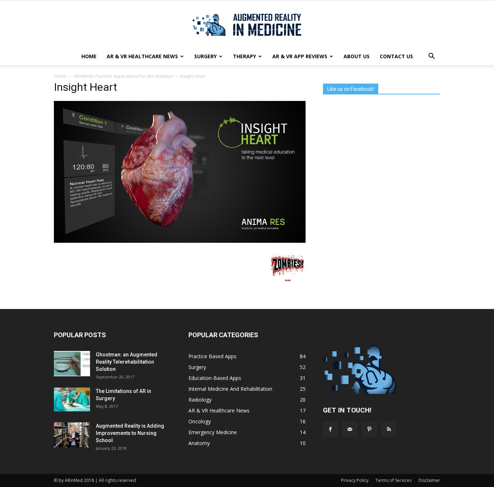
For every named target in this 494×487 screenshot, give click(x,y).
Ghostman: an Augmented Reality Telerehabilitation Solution (126, 362)
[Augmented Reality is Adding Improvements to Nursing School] (72, 435)
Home (89, 56)
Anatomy (199, 443)
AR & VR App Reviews (299, 56)
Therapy (244, 56)
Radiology (200, 399)
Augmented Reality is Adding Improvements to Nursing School (130, 433)
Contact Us (396, 56)
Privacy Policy (355, 480)
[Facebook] (330, 429)
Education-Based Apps (214, 377)
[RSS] (389, 429)
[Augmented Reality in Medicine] (247, 25)
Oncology (199, 421)
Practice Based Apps (212, 356)
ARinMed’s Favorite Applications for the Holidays (123, 76)
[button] (431, 56)
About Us (357, 56)
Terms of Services (393, 480)
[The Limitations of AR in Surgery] (72, 400)
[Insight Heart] (180, 241)
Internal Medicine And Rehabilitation (230, 388)
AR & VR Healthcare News (142, 56)
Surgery (205, 56)
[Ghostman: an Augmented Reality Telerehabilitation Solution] (72, 363)
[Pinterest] (369, 429)
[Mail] (349, 429)
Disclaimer (429, 480)
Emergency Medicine (212, 432)
